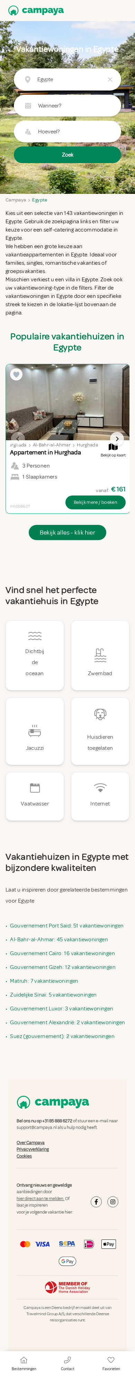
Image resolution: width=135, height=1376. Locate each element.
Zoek (67, 154)
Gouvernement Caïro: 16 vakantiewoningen (62, 953)
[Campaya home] (35, 10)
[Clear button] (110, 79)
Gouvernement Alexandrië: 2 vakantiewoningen (67, 1022)
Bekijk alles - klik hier (68, 532)
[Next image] (117, 439)
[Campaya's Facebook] (96, 1201)
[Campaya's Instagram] (112, 1201)
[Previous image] (18, 439)
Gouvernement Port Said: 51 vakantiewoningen (67, 925)
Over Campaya (31, 1143)
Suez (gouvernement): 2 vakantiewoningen (62, 1036)
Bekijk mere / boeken (95, 502)
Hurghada (87, 445)
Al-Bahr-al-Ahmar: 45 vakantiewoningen (59, 939)
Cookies (24, 1156)
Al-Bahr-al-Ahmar (52, 445)
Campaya (16, 200)
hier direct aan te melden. (40, 1198)
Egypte (39, 200)
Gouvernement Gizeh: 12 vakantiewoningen (63, 967)
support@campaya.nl (37, 1128)
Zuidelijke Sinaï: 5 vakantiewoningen (53, 994)
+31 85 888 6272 (57, 1121)
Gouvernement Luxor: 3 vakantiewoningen (61, 1008)
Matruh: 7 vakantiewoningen (44, 981)
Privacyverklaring (33, 1149)
